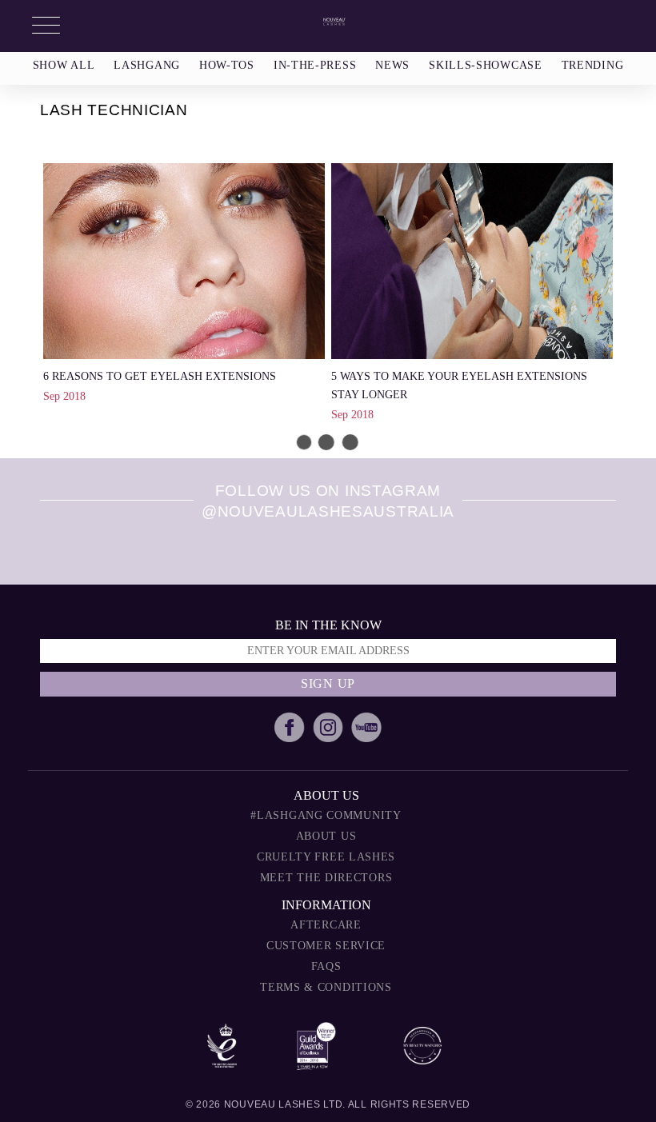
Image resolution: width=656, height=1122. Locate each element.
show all (64, 65)
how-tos (226, 65)
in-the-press (315, 65)
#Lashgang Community (325, 815)
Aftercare (325, 925)
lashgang (147, 65)
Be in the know (328, 625)
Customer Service (326, 946)
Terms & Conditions (326, 987)
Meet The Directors (326, 878)
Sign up (328, 683)
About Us (326, 836)
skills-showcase (485, 65)
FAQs (326, 966)
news (392, 65)
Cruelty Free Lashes (326, 857)
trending (593, 65)
